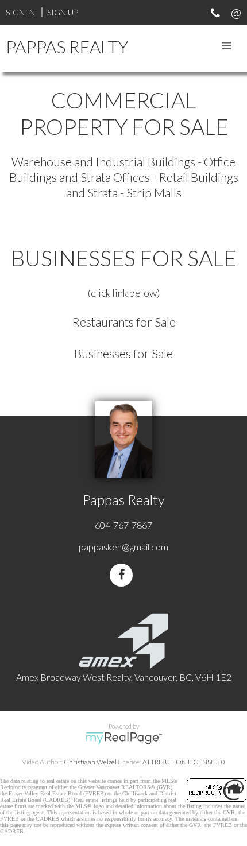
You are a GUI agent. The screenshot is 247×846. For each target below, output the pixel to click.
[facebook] (123, 574)
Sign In (20, 12)
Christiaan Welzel (90, 762)
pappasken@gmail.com (123, 546)
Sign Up (62, 12)
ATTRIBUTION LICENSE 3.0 (183, 762)
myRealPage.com (124, 738)
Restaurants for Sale (124, 322)
